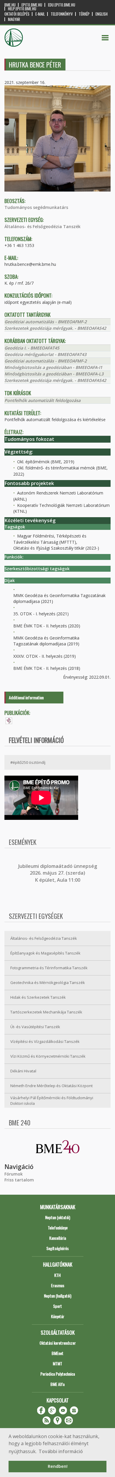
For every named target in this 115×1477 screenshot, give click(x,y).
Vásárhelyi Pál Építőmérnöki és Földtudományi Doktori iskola (51, 1100)
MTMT (57, 1363)
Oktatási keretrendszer (58, 1343)
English (102, 14)
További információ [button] (61, 1451)
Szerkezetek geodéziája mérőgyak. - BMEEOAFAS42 (55, 328)
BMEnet (57, 1353)
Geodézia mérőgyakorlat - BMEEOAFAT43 (45, 354)
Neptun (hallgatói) (57, 1296)
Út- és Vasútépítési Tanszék (35, 1026)
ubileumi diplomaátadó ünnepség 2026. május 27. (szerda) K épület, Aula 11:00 (58, 873)
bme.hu (10, 5)
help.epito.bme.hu (22, 9)
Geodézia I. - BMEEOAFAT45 (31, 348)
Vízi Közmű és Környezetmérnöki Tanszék (48, 1056)
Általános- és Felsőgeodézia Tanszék (42, 226)
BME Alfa (57, 1384)
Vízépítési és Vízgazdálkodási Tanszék (45, 1041)
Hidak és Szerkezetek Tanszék (38, 997)
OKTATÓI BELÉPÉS (16, 14)
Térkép (84, 14)
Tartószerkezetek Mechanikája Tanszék (46, 1012)
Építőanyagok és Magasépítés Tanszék (45, 953)
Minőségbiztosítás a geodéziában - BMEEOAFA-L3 (54, 374)
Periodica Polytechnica (57, 1374)
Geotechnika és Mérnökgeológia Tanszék (47, 982)
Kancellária (57, 1238)
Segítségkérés (57, 1248)
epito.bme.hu (32, 5)
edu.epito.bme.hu (61, 5)
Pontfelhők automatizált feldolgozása (42, 400)
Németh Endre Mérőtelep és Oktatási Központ (51, 1085)
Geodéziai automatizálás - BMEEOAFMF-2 (45, 321)
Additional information (26, 697)
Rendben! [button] (58, 1466)
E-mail (40, 14)
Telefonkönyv (62, 14)
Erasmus (57, 1285)
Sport (57, 1306)
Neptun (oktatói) (57, 1217)
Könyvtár (57, 1316)
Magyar (14, 19)
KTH (57, 1275)
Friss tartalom (19, 1180)
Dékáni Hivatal (23, 1071)
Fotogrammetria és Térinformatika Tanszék (49, 967)
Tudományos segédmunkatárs (36, 207)
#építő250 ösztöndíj (27, 762)
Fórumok (13, 1174)
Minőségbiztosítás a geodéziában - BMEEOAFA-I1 (53, 367)
